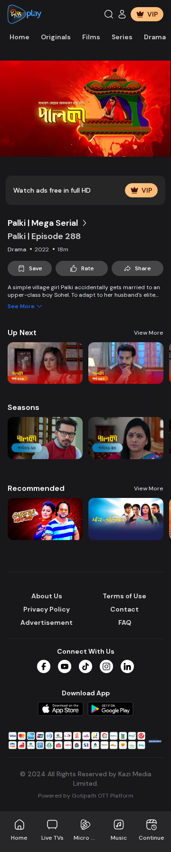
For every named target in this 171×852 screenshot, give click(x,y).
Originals (56, 37)
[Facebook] (43, 666)
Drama (155, 37)
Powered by (85, 795)
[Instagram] (106, 666)
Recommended (36, 488)
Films (91, 37)
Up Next (22, 332)
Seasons (23, 407)
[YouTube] (64, 666)
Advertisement (46, 622)
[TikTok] (85, 666)
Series (122, 37)
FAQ (124, 622)
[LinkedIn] (127, 666)
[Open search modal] (109, 14)
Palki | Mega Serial (43, 223)
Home (19, 37)
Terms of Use (124, 596)
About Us (46, 596)
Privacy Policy (46, 609)
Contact (124, 609)
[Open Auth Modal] (122, 14)
